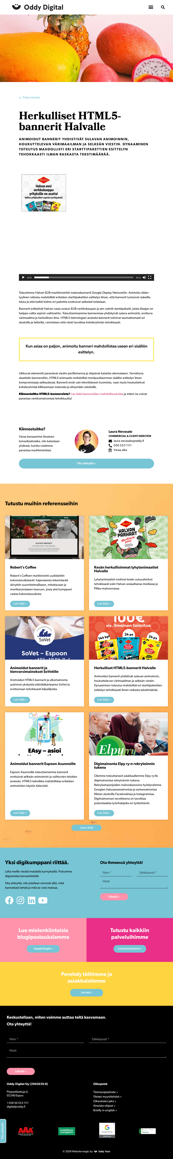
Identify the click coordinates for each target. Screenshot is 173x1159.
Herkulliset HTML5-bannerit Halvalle (125, 668)
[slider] (83, 277)
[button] (162, 7)
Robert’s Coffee (23, 568)
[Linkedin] (31, 900)
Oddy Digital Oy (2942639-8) (27, 1084)
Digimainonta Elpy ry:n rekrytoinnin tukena (124, 766)
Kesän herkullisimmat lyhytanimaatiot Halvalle (126, 569)
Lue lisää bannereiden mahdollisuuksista (97, 394)
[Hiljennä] (144, 277)
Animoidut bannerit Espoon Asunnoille (43, 764)
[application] (86, 226)
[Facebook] (9, 900)
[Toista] (23, 277)
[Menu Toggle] (150, 7)
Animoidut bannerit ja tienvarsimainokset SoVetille (34, 670)
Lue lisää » (20, 603)
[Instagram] (20, 900)
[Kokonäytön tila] (149, 277)
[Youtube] (43, 900)
